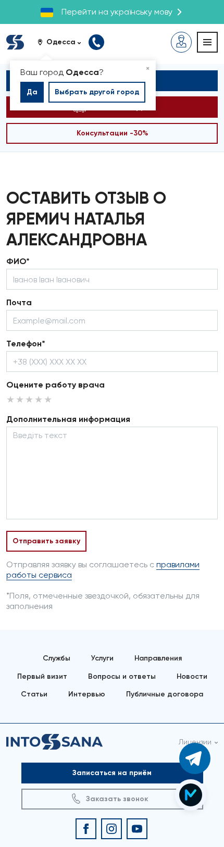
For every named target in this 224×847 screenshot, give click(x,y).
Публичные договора (164, 694)
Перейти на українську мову (116, 12)
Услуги (102, 658)
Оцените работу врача (55, 385)
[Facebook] (86, 828)
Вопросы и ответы (122, 676)
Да (32, 92)
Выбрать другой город (97, 92)
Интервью (86, 694)
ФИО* (18, 261)
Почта (19, 302)
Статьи (34, 694)
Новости (192, 676)
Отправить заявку (46, 541)
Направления (158, 658)
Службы (56, 658)
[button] (63, 42)
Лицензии (195, 742)
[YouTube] (137, 828)
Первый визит (42, 676)
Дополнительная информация (68, 419)
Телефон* (25, 343)
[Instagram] (111, 828)
